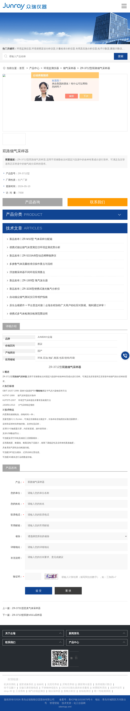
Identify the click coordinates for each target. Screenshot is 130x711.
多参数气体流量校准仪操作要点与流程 (31, 263)
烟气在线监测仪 (36, 691)
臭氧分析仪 (69, 691)
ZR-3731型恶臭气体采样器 (26, 608)
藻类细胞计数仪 (103, 684)
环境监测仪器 (51, 68)
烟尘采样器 (54, 691)
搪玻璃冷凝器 (85, 684)
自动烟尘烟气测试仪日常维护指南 (28, 297)
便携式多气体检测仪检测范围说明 (28, 313)
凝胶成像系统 (26, 684)
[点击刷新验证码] (51, 576)
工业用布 (20, 691)
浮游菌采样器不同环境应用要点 (27, 272)
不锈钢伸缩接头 (49, 687)
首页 (22, 68)
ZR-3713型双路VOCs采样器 (27, 615)
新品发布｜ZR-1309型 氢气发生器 (28, 280)
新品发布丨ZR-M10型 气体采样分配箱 (30, 239)
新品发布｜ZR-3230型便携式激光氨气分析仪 (34, 288)
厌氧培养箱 (68, 684)
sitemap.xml (65, 706)
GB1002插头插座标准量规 (75, 687)
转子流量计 (10, 687)
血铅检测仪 (85, 691)
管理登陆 (54, 703)
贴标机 (40, 684)
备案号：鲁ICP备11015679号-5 (75, 699)
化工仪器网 (79, 703)
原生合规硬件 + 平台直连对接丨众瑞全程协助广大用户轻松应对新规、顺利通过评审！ (57, 305)
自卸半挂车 (116, 687)
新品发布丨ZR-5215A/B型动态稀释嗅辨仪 (32, 255)
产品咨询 (32, 202)
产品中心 (34, 68)
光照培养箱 (53, 684)
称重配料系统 (100, 687)
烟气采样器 (69, 68)
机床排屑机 (10, 684)
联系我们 (97, 202)
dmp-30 (8, 691)
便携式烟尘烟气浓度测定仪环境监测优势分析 (34, 247)
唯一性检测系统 (102, 691)
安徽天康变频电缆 (28, 687)
